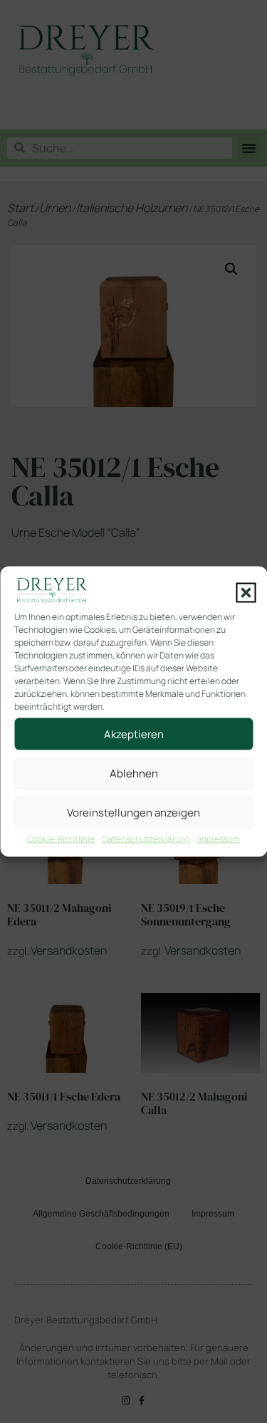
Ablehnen (134, 772)
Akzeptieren (134, 733)
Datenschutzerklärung (146, 839)
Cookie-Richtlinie (61, 839)
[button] (246, 593)
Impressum (218, 839)
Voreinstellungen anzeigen (133, 811)
